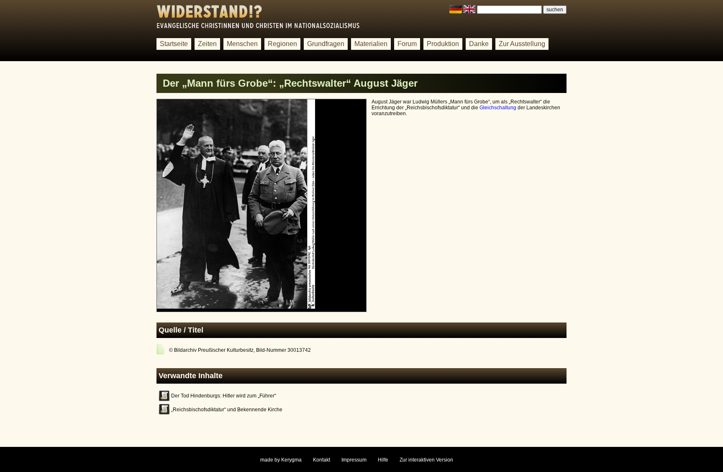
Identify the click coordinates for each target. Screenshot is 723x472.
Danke (479, 43)
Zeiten (207, 43)
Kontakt (321, 460)
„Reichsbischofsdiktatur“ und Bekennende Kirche (226, 410)
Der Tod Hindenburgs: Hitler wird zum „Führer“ (223, 396)
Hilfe (383, 460)
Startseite (174, 43)
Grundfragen (325, 43)
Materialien (370, 43)
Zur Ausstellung (522, 43)
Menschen (242, 43)
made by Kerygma (281, 460)
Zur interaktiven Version (426, 460)
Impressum (354, 460)
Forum (407, 43)
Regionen (282, 43)
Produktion (443, 43)
